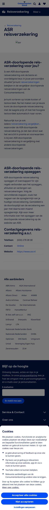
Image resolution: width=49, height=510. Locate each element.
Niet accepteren (24, 501)
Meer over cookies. (10, 487)
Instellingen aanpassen (24, 507)
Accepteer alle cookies (24, 495)
